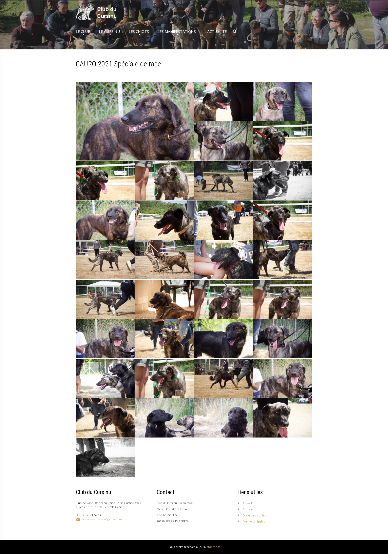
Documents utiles (254, 515)
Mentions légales (254, 521)
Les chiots (139, 31)
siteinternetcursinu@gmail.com (102, 519)
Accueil (247, 503)
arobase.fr (213, 547)
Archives (248, 509)
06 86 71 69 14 (91, 515)
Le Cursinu (109, 31)
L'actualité (216, 31)
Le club (83, 31)
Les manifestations (177, 31)
